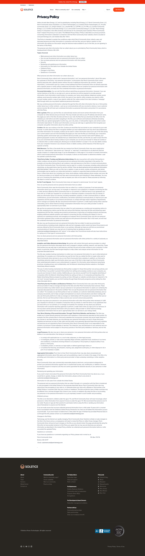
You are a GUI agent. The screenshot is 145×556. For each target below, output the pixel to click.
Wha (42, 56)
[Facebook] (21, 546)
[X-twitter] (24, 546)
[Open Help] (85, 9)
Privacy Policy (112, 546)
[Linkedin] (31, 546)
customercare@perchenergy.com (47, 231)
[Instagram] (29, 546)
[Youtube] (26, 546)
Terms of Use (121, 546)
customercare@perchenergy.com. (47, 378)
